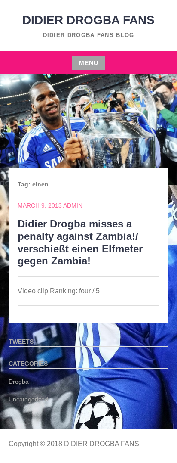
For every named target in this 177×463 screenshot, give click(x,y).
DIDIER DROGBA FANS (88, 20)
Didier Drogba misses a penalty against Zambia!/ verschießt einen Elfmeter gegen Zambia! (80, 242)
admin (72, 205)
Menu (88, 62)
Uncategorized (28, 399)
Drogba (19, 381)
